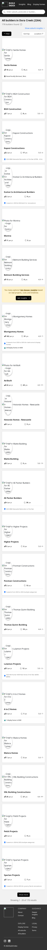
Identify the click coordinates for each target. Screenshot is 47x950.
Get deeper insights (28, 290)
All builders (22, 934)
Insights (22, 4)
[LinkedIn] (9, 941)
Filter (7, 34)
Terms (34, 930)
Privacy (34, 927)
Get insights (22, 298)
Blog (29, 4)
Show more (23, 895)
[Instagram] (5, 941)
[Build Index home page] (9, 912)
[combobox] (25, 12)
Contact (21, 915)
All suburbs (22, 930)
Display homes (39, 4)
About (20, 912)
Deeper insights (35, 913)
